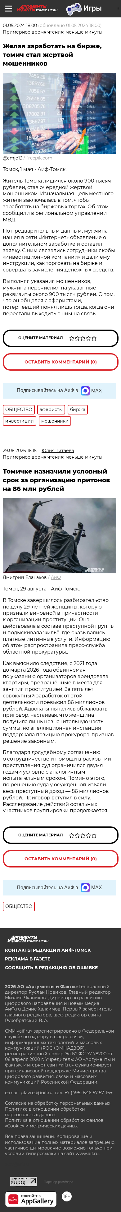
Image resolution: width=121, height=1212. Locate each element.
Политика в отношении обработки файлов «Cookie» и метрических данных (54, 1123)
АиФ (56, 577)
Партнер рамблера (58, 1182)
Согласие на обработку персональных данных (57, 1103)
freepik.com (39, 158)
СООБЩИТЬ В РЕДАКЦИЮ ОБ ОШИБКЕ (51, 967)
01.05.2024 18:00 (20, 25)
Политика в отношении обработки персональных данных (45, 1111)
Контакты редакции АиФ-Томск (48, 950)
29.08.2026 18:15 (20, 450)
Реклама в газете (27, 959)
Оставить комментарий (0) (61, 362)
